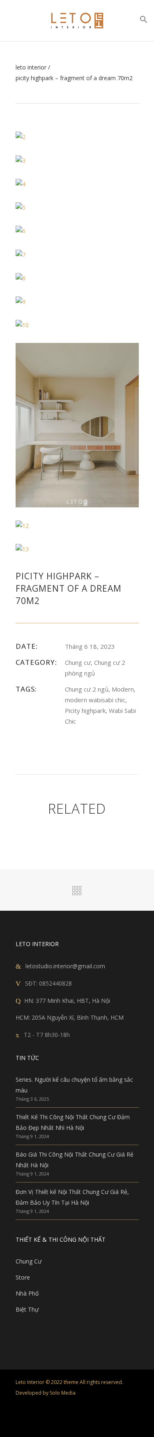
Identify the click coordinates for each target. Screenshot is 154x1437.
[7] (20, 254)
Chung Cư (28, 1261)
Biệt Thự (27, 1309)
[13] (22, 549)
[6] (20, 230)
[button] (144, 21)
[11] (77, 424)
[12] (22, 525)
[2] (20, 136)
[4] (20, 183)
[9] (20, 301)
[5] (20, 207)
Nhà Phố (27, 1293)
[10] (22, 325)
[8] (20, 278)
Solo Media (63, 1392)
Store (23, 1277)
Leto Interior (31, 67)
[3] (20, 160)
